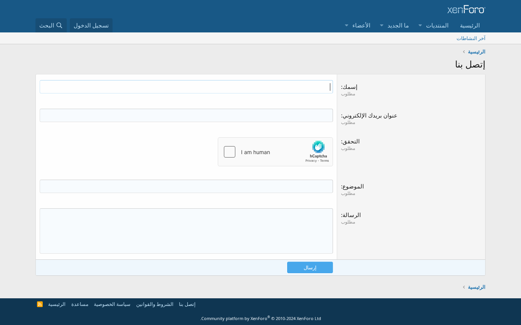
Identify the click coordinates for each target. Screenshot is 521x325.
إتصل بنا (187, 304)
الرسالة (352, 215)
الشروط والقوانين (155, 304)
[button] (420, 25)
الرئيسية (470, 25)
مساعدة (79, 304)
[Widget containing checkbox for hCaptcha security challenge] (275, 151)
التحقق (351, 141)
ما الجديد (398, 25)
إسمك (350, 86)
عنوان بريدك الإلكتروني (370, 115)
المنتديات (437, 25)
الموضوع (353, 186)
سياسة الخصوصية (112, 304)
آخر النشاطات (471, 38)
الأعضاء (361, 25)
